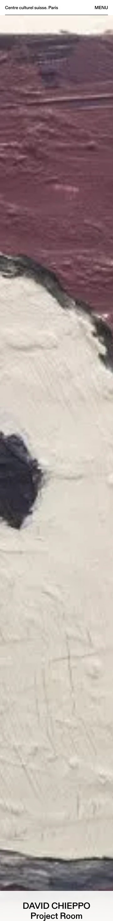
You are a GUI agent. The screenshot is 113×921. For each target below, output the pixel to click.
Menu (101, 7)
